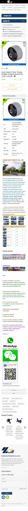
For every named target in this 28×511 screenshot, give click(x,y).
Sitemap (3, 505)
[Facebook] (3, 497)
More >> (24, 20)
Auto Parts (4, 401)
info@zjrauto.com (11, 29)
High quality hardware (7, 409)
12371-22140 (5, 398)
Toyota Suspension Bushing (9, 403)
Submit (7, 493)
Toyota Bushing (6, 406)
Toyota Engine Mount (16, 398)
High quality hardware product (9, 411)
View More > (4, 467)
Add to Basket (11, 89)
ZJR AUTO (12, 401)
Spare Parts (21, 403)
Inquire (11, 85)
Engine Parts (15, 406)
